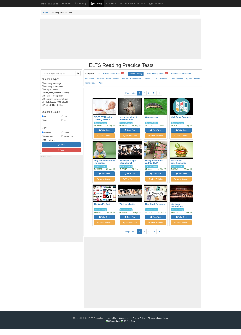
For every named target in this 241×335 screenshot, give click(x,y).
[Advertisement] (120, 38)
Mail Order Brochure (181, 117)
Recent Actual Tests (111, 73)
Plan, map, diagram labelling (56, 93)
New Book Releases (155, 204)
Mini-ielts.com (49, 3)
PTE (155, 79)
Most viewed (49, 140)
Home (67, 3)
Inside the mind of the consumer (128, 118)
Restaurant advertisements (178, 161)
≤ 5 (64, 120)
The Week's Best (102, 204)
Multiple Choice (51, 90)
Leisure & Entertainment (108, 79)
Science (163, 79)
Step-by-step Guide (155, 73)
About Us (112, 318)
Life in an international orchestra (177, 206)
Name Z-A (68, 136)
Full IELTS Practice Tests (132, 3)
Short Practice (176, 79)
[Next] (154, 93)
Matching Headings (52, 83)
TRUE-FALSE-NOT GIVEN (56, 102)
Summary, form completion (56, 99)
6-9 (45, 120)
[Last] (159, 93)
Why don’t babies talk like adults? (104, 161)
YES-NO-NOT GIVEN (53, 105)
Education (89, 79)
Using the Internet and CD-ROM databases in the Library (154, 164)
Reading (97, 3)
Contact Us (157, 3)
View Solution (105, 136)
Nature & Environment (131, 79)
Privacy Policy (139, 318)
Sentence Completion (53, 96)
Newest (47, 132)
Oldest (66, 132)
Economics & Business (181, 73)
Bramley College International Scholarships (128, 162)
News (147, 79)
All (45, 116)
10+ (65, 116)
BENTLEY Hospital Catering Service (103, 118)
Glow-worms (151, 117)
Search (62, 144)
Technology (90, 83)
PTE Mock (111, 3)
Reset (62, 150)
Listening (81, 3)
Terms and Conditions (158, 318)
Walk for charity (127, 204)
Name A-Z (48, 136)
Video (100, 83)
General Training (135, 74)
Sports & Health (193, 79)
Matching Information (53, 86)
